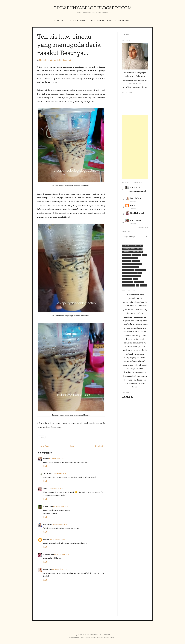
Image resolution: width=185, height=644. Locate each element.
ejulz (132, 205)
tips (137, 285)
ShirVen (45, 488)
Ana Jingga (47, 473)
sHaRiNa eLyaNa (48, 554)
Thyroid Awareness (123, 20)
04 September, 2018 (59, 524)
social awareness (129, 285)
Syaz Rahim (135, 198)
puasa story (136, 276)
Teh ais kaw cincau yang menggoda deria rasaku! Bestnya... (69, 44)
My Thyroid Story (77, 20)
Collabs (100, 20)
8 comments (67, 60)
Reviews (109, 20)
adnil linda (135, 220)
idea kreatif (127, 261)
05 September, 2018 (61, 554)
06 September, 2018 (59, 569)
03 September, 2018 (56, 458)
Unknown (46, 539)
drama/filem (136, 255)
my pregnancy (140, 270)
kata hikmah (136, 264)
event (144, 255)
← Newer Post (43, 446)
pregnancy (127, 276)
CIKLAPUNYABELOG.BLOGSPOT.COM (93, 7)
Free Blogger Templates (108, 637)
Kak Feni (46, 458)
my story (41, 437)
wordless (143, 285)
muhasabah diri (128, 270)
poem (140, 273)
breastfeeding (137, 252)
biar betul (132, 249)
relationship (127, 279)
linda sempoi (47, 524)
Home (56, 20)
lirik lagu (135, 267)
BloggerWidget (143, 227)
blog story (127, 252)
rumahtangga (128, 282)
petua (135, 273)
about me (133, 246)
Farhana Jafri (47, 569)
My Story (64, 20)
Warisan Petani (48, 506)
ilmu (134, 261)
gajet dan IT (127, 258)
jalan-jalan (127, 264)
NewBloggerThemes (83, 637)
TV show (126, 246)
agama (140, 246)
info (138, 261)
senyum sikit (138, 282)
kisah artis (127, 267)
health (135, 258)
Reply (45, 466)
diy (130, 255)
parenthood (127, 273)
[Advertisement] (135, 147)
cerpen (125, 255)
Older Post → (100, 446)
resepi (135, 279)
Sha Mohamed (137, 213)
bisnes (139, 249)
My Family (91, 20)
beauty (125, 249)
